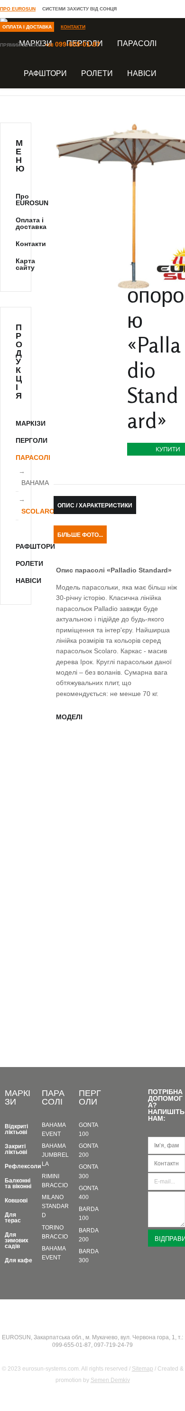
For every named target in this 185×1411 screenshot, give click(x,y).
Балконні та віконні (18, 1183)
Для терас (13, 1217)
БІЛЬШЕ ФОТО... (80, 535)
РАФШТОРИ (45, 73)
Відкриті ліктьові (16, 1129)
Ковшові (16, 1200)
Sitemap (142, 1368)
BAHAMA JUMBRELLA (55, 1155)
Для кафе (18, 1260)
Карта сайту (25, 264)
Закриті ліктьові (16, 1149)
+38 (72, 45)
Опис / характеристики (94, 505)
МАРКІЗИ (31, 423)
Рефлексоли (23, 1166)
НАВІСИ (142, 73)
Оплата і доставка (27, 26)
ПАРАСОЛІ (33, 457)
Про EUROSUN (18, 8)
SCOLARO (38, 511)
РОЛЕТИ (97, 73)
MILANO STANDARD (55, 1206)
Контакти (73, 26)
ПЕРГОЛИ (31, 440)
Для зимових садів (16, 1240)
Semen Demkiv (110, 1380)
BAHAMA (35, 482)
